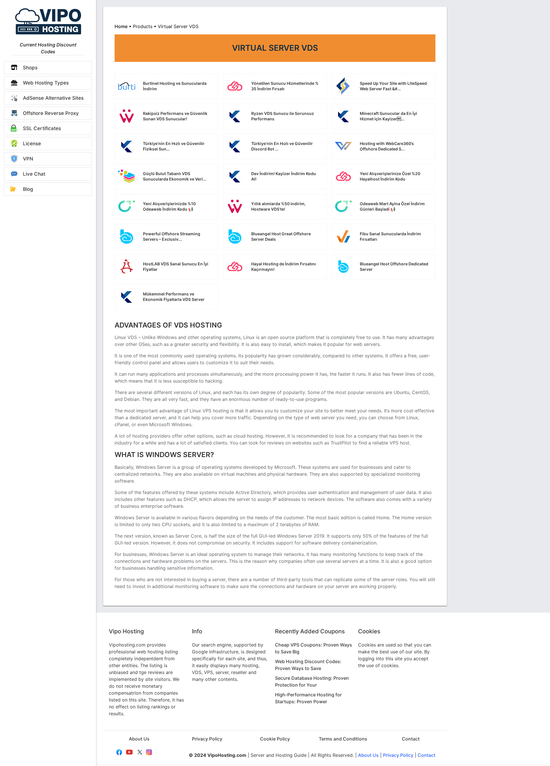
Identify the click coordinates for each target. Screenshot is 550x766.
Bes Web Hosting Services (48, 21)
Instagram (149, 752)
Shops (30, 67)
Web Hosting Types (46, 83)
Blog (28, 189)
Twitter (139, 752)
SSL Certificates (42, 128)
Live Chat (34, 174)
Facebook (119, 752)
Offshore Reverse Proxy (51, 113)
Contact (411, 739)
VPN (28, 159)
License (32, 143)
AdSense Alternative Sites (53, 98)
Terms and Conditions (343, 739)
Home (121, 26)
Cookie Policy (275, 739)
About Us (139, 739)
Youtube (129, 752)
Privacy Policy (207, 739)
